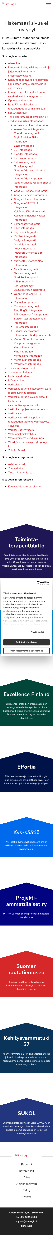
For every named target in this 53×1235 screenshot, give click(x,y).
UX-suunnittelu (17, 380)
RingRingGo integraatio (28, 310)
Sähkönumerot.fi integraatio (30, 314)
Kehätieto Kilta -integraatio (30, 211)
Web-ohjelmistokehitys (22, 434)
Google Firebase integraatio (30, 191)
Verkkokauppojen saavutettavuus (28, 409)
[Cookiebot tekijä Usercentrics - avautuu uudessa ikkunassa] (37, 583)
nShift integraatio (24, 281)
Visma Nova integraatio (28, 355)
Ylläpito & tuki (16, 450)
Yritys (26, 1177)
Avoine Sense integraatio (29, 129)
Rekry (26, 1190)
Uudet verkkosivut (19, 376)
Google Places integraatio (29, 199)
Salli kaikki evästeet (27, 642)
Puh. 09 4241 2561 (26, 1217)
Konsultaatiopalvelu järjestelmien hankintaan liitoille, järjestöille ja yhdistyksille (28, 84)
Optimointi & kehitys (20, 100)
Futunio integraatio (25, 162)
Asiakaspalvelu (17, 464)
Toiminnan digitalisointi (21, 368)
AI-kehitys (14, 63)
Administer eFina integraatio (31, 125)
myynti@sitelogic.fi (26, 1221)
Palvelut (26, 1164)
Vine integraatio (23, 351)
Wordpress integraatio (27, 364)
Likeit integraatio (24, 228)
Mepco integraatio (24, 248)
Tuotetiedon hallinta (20, 372)
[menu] (48, 5)
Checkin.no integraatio (27, 133)
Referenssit (26, 1171)
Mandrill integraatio (25, 244)
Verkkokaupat (16, 384)
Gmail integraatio (24, 166)
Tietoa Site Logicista (20, 472)
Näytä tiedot (37, 631)
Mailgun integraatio (25, 240)
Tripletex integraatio (26, 327)
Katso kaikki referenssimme (24, 486)
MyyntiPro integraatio (26, 269)
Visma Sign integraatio (27, 360)
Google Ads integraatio (28, 178)
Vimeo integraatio (24, 347)
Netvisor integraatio (25, 273)
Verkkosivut (15, 413)
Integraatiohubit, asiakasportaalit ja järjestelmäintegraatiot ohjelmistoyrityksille (29, 71)
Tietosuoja (26, 1225)
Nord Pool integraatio (26, 277)
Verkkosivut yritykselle (21, 430)
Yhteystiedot (15, 468)
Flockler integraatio (25, 154)
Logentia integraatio (26, 232)
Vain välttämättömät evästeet (26, 650)
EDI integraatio (23, 150)
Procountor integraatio (27, 306)
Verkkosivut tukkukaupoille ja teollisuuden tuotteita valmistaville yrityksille (28, 422)
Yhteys (26, 1197)
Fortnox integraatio (25, 158)
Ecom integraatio (24, 145)
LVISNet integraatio (25, 236)
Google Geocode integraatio (31, 195)
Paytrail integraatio (25, 302)
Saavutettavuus (17, 112)
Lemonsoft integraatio (27, 224)
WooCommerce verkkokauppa (26, 438)
